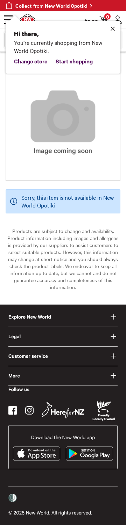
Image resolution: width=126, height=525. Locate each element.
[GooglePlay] (89, 453)
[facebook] (12, 410)
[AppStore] (36, 453)
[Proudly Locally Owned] (103, 410)
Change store (30, 61)
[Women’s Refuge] (12, 498)
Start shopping (74, 61)
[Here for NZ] (63, 410)
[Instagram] (29, 410)
